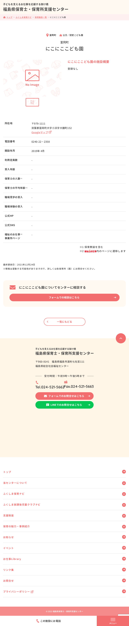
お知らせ (8, 537)
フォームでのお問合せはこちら (66, 396)
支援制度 (8, 515)
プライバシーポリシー (16, 591)
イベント (8, 548)
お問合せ (8, 580)
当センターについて (15, 483)
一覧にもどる (64, 321)
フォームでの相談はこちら (64, 297)
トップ (7, 472)
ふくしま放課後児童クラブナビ (21, 504)
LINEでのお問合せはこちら (66, 405)
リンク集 (8, 570)
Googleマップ (39, 132)
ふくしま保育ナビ (14, 493)
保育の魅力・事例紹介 (16, 526)
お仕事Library (12, 559)
